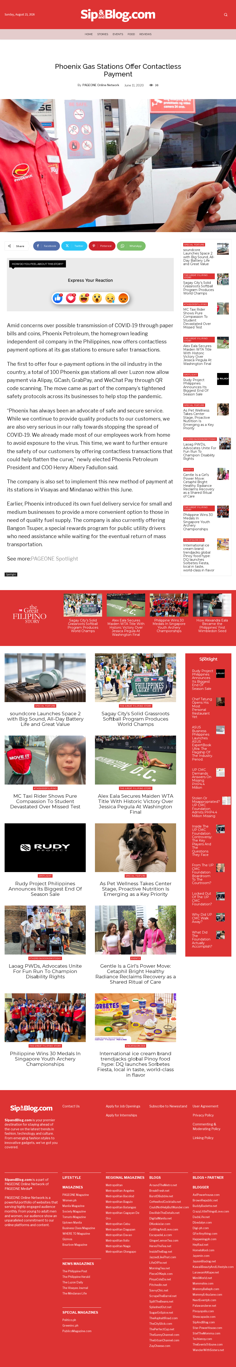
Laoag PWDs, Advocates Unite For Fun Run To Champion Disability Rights (199, 451)
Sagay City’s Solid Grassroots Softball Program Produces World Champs (198, 288)
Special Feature (194, 244)
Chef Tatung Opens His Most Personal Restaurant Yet (202, 708)
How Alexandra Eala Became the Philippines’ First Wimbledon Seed (212, 625)
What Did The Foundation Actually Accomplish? (202, 939)
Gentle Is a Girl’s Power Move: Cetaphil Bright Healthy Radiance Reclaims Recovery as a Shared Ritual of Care (198, 485)
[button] (225, 15)
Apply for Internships (121, 1115)
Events (188, 469)
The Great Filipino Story (196, 276)
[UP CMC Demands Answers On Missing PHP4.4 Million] (220, 772)
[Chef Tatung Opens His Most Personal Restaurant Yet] (220, 701)
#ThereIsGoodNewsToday (200, 439)
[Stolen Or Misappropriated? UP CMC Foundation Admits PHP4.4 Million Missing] (226, 801)
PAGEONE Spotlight (54, 559)
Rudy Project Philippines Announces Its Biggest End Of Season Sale (195, 387)
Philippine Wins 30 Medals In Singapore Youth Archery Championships (198, 522)
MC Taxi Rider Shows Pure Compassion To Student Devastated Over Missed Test (197, 318)
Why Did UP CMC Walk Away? (202, 918)
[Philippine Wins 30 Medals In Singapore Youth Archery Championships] (223, 511)
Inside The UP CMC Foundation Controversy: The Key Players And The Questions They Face (202, 840)
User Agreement (205, 1106)
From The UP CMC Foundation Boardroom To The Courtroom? (203, 874)
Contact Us (71, 1106)
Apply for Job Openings (123, 1106)
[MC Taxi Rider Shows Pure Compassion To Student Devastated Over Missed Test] (223, 308)
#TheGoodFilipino (195, 304)
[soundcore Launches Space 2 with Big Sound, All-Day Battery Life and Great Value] (223, 249)
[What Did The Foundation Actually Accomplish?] (220, 935)
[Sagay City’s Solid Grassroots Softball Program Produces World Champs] (223, 279)
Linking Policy (203, 1138)
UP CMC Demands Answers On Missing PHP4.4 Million (201, 779)
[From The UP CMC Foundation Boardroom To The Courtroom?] (220, 868)
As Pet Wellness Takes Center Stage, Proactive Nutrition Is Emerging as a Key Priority (198, 419)
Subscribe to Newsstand (168, 1106)
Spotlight (11, 574)
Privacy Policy (203, 1115)
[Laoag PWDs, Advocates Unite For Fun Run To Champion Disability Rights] (225, 443)
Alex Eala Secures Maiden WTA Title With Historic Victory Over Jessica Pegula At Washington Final (197, 355)
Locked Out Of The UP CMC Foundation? (202, 898)
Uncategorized (194, 540)
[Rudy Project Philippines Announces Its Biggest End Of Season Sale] (223, 379)
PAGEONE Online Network (101, 85)
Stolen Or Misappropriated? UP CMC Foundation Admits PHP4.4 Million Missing (206, 807)
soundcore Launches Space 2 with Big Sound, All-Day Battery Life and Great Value (198, 257)
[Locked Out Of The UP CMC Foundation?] (220, 896)
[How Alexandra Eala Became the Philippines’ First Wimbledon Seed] (212, 605)
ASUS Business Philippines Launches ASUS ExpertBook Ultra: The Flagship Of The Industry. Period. (202, 743)
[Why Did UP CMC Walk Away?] (220, 917)
